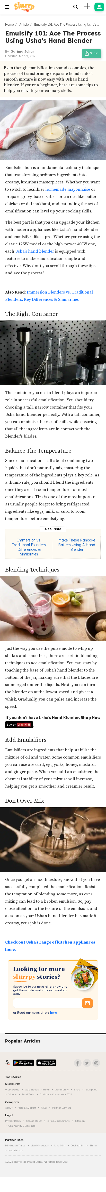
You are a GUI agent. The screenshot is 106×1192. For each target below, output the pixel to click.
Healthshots (15, 1150)
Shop (77, 1089)
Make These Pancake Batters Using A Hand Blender (76, 545)
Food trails (28, 1094)
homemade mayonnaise (67, 189)
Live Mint (59, 1145)
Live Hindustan (40, 1145)
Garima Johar (22, 51)
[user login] (99, 7)
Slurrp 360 (91, 1089)
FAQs (44, 1107)
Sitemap (80, 1121)
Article (24, 24)
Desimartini (77, 1145)
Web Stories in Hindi (37, 1089)
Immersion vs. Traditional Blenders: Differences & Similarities (29, 547)
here (53, 1013)
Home (9, 24)
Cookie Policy (34, 1121)
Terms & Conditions (58, 1121)
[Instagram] (96, 1063)
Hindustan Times (15, 1145)
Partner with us (61, 1107)
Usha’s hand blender (34, 251)
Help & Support (27, 1107)
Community (61, 1089)
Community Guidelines (22, 1125)
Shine (93, 1145)
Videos (12, 1094)
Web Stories (12, 1089)
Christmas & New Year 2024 (56, 1094)
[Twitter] (87, 1063)
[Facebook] (78, 1063)
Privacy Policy (13, 1121)
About (8, 1107)
